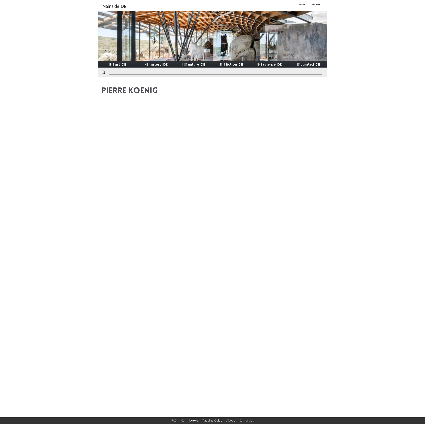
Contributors (189, 420)
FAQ (174, 420)
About (230, 420)
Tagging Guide (212, 420)
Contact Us (246, 420)
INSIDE (117, 64)
